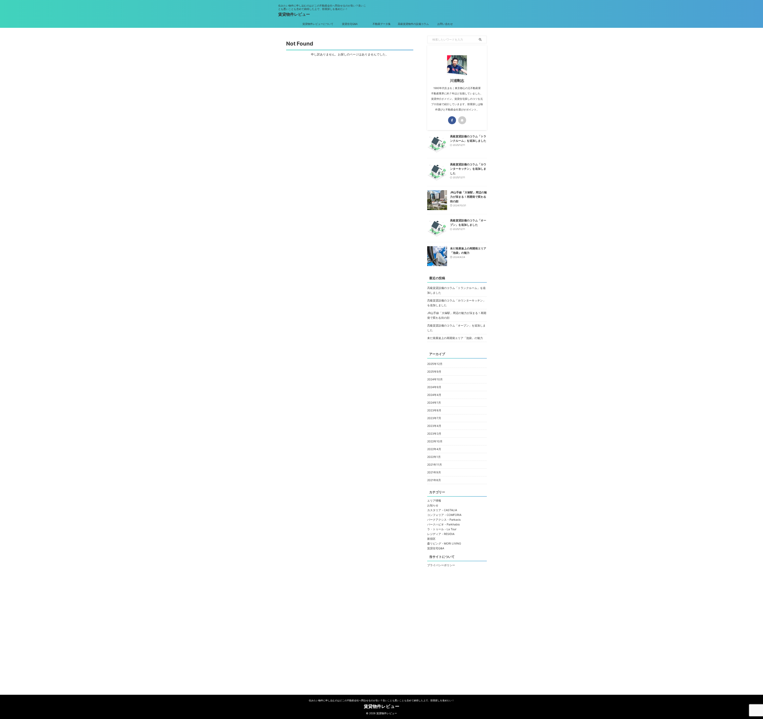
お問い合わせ (445, 23)
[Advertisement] (457, 629)
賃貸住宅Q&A (350, 23)
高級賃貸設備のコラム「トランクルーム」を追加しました (456, 290)
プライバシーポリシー (441, 565)
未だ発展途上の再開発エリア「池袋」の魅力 (455, 338)
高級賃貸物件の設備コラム (413, 23)
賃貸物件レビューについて (317, 23)
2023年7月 (434, 418)
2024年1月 (434, 402)
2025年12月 (435, 363)
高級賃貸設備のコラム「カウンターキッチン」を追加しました (468, 169)
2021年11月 (434, 464)
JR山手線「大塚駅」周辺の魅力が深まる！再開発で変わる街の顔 (468, 197)
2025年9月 (434, 371)
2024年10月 (435, 379)
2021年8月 (434, 480)
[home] (462, 120)
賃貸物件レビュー (294, 14)
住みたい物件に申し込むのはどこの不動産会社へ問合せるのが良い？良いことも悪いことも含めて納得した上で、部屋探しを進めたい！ (381, 700)
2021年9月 (434, 472)
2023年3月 (434, 433)
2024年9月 (434, 387)
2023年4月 (434, 425)
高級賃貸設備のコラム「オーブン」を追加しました (456, 328)
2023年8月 (434, 410)
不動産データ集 (382, 23)
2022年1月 (434, 456)
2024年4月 (434, 394)
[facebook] (452, 120)
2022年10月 (435, 441)
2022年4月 (434, 449)
